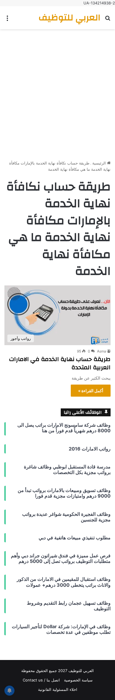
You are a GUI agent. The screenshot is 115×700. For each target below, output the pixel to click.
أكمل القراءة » (90, 390)
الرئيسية (99, 163)
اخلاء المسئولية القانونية (57, 689)
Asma (101, 351)
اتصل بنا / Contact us (41, 680)
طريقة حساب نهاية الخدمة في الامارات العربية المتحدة (60, 363)
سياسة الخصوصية (78, 680)
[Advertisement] (57, 92)
